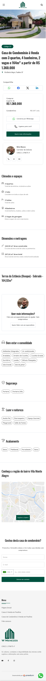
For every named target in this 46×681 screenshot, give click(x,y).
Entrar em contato (23, 579)
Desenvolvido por (17, 675)
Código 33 (7, 46)
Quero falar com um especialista (23, 325)
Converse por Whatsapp (25, 118)
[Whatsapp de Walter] (14, 159)
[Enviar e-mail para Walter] (19, 159)
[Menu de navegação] (4, 4)
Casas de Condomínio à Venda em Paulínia (17, 617)
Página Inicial (6, 607)
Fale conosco (6, 621)
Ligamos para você (25, 126)
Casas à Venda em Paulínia (11, 612)
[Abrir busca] (42, 5)
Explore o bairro (23, 517)
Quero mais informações (23, 134)
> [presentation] (42, 26)
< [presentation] (3, 26)
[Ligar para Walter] (8, 159)
